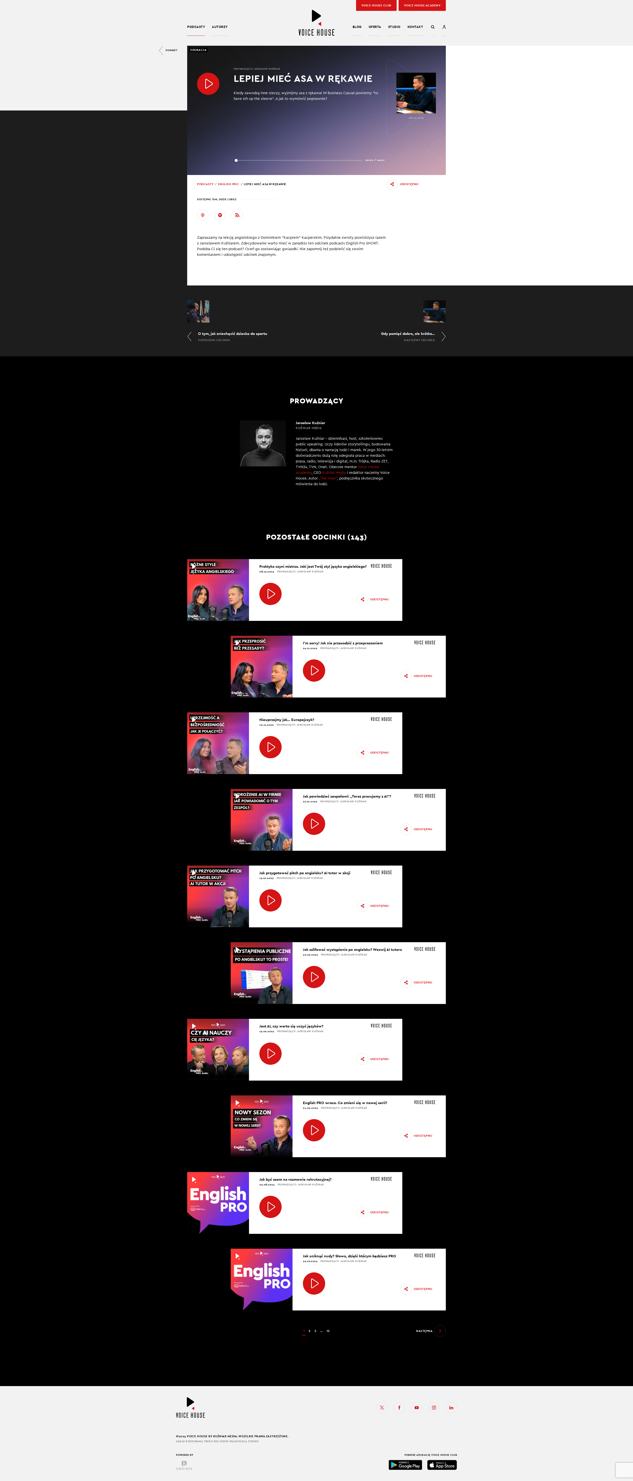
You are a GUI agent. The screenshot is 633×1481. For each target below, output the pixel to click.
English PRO (228, 184)
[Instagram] (434, 1407)
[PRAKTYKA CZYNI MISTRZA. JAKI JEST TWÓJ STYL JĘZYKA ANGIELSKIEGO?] (270, 594)
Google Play (405, 1465)
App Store (442, 1465)
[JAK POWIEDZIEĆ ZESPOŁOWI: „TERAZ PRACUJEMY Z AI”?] (314, 824)
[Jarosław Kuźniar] (316, 456)
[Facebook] (399, 1407)
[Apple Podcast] (202, 215)
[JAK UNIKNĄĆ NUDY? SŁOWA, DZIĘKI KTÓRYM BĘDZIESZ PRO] (314, 1283)
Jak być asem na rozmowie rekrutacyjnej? (295, 1179)
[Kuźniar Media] (184, 1465)
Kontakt (415, 27)
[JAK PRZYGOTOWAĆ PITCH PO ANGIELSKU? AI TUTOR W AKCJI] (270, 900)
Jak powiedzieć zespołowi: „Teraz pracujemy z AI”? (347, 796)
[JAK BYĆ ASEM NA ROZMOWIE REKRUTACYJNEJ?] (270, 1207)
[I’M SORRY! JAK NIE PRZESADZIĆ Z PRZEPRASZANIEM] (314, 670)
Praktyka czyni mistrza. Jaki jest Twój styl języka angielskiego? (313, 566)
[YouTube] (416, 1407)
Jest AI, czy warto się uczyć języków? (291, 1026)
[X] (382, 1407)
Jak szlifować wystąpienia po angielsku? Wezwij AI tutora (352, 949)
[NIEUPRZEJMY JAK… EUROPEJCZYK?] (270, 747)
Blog (357, 27)
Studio (394, 27)
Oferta (375, 27)
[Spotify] (220, 215)
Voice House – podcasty (316, 23)
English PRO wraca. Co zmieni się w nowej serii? (345, 1102)
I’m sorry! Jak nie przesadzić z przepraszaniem (343, 643)
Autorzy (220, 27)
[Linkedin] (451, 1407)
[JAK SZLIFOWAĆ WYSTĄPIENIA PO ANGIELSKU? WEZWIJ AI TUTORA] (314, 977)
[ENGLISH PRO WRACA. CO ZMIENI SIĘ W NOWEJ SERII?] (314, 1130)
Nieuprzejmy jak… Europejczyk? (286, 719)
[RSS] (237, 215)
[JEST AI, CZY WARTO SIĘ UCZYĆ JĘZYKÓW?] (270, 1054)
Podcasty (196, 27)
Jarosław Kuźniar (267, 68)
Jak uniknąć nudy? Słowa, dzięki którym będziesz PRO (349, 1256)
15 (328, 1331)
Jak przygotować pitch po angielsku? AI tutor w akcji (304, 873)
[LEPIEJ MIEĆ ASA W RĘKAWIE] (208, 84)
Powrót (171, 50)
